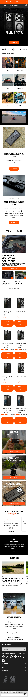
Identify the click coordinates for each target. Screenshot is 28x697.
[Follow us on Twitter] (7, 656)
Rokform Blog (14, 558)
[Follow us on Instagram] (11, 656)
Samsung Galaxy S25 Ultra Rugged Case (21, 409)
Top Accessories (19, 291)
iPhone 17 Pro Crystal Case (21, 344)
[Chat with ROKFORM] (25, 694)
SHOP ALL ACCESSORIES (14, 503)
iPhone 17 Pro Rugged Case (7, 344)
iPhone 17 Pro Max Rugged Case (7, 312)
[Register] (24, 649)
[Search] (5, 5)
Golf (3, 576)
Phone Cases (8, 291)
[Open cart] (25, 5)
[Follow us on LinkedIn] (3, 660)
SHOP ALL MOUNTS (14, 477)
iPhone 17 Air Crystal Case (21, 377)
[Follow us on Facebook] (3, 656)
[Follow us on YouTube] (19, 656)
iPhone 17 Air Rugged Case (7, 377)
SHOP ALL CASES (14, 451)
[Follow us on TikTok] (23, 656)
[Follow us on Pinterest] (15, 656)
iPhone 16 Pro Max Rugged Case (7, 409)
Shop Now (14, 42)
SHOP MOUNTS (14, 268)
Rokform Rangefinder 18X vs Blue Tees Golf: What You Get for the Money (13, 580)
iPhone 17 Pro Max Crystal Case (20, 312)
